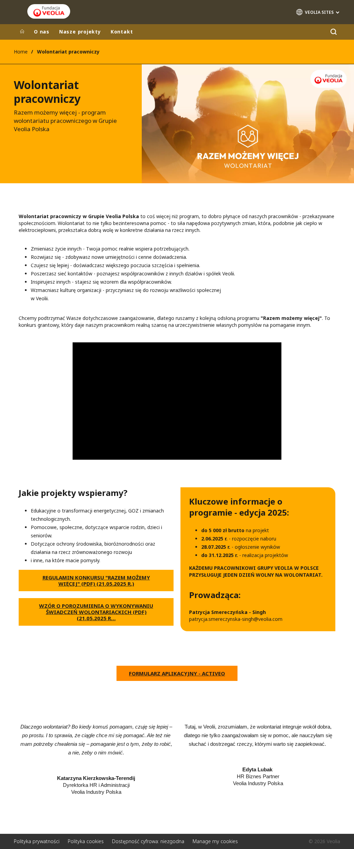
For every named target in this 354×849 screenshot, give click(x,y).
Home (21, 51)
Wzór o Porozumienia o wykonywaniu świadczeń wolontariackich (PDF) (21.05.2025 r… (96, 612)
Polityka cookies (86, 841)
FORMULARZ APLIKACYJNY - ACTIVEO (177, 673)
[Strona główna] (22, 32)
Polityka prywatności (36, 841)
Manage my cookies (215, 841)
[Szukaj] (333, 32)
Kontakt (122, 31)
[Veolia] (49, 11)
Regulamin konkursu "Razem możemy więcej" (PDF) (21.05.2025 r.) (96, 580)
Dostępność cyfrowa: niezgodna (148, 841)
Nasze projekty (80, 31)
